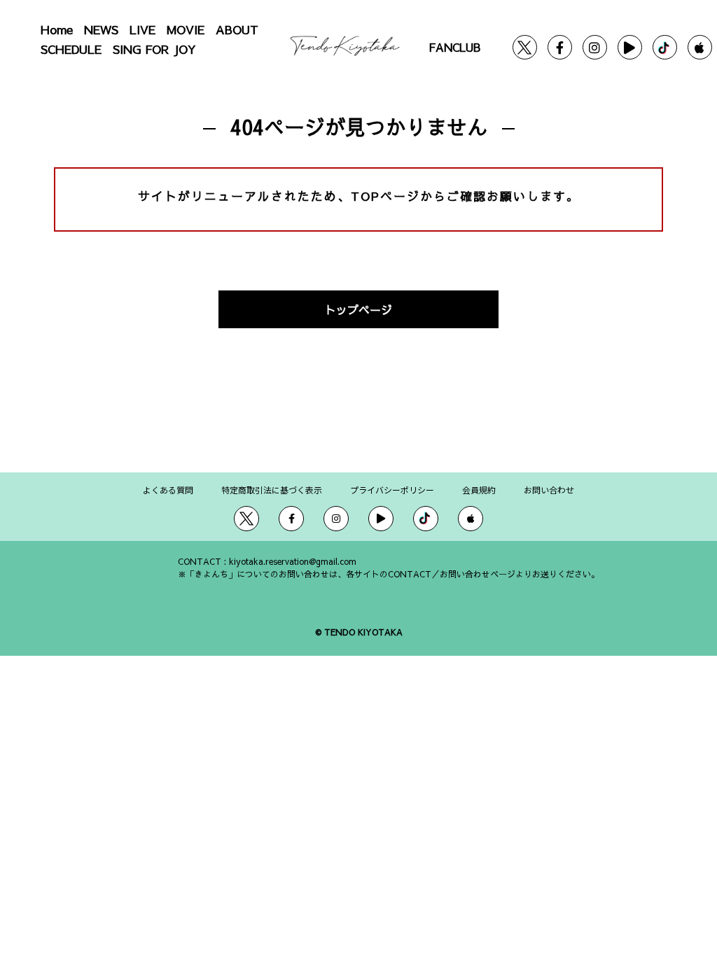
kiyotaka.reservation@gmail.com (292, 561)
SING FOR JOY (154, 49)
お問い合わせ (549, 489)
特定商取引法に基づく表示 (271, 489)
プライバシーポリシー (392, 489)
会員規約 (479, 489)
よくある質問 (168, 489)
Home (57, 29)
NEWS (101, 29)
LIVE (142, 29)
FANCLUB (454, 47)
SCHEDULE (71, 49)
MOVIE (185, 29)
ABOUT (237, 29)
